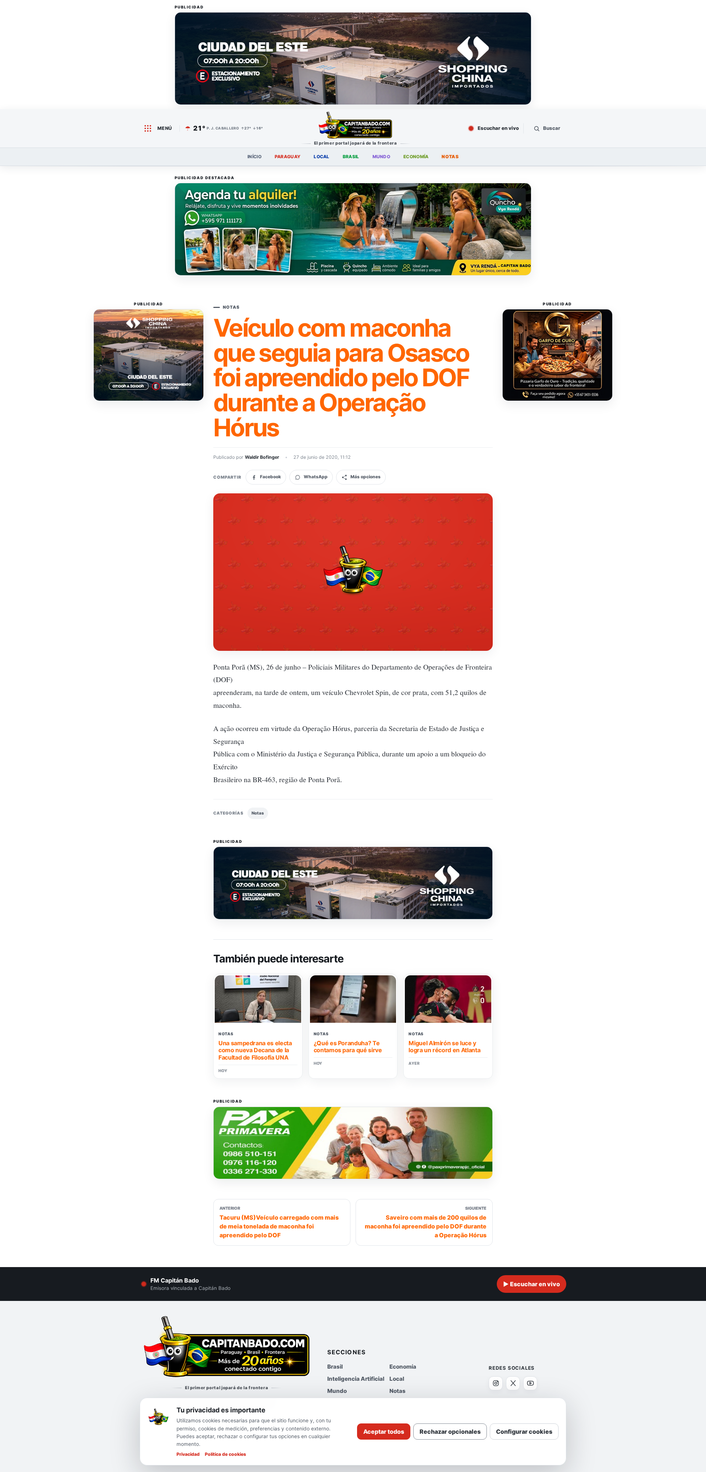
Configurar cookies (524, 1431)
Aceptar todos (383, 1431)
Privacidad (188, 1454)
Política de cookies (225, 1454)
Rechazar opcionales (450, 1431)
